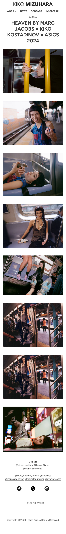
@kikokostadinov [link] (24, 465)
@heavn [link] (38, 465)
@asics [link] (46, 465)
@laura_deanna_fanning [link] (27, 475)
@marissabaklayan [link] (14, 479)
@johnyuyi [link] (36, 468)
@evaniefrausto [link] (53, 479)
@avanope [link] (45, 475)
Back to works (35, 503)
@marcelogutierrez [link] (34, 479)
